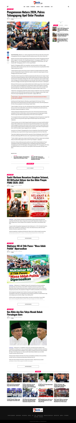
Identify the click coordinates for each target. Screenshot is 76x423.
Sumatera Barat (18, 415)
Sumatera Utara (56, 415)
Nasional (27, 6)
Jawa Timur (41, 416)
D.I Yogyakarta (66, 415)
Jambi (35, 415)
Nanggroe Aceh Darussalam (48, 415)
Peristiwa (38, 6)
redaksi (12, 19)
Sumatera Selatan (40, 415)
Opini (51, 6)
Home (24, 6)
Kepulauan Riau (24, 415)
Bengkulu (29, 415)
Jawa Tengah (36, 416)
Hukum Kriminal (47, 6)
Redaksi (42, 6)
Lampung (61, 415)
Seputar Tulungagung (11, 415)
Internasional (33, 6)
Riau (32, 415)
